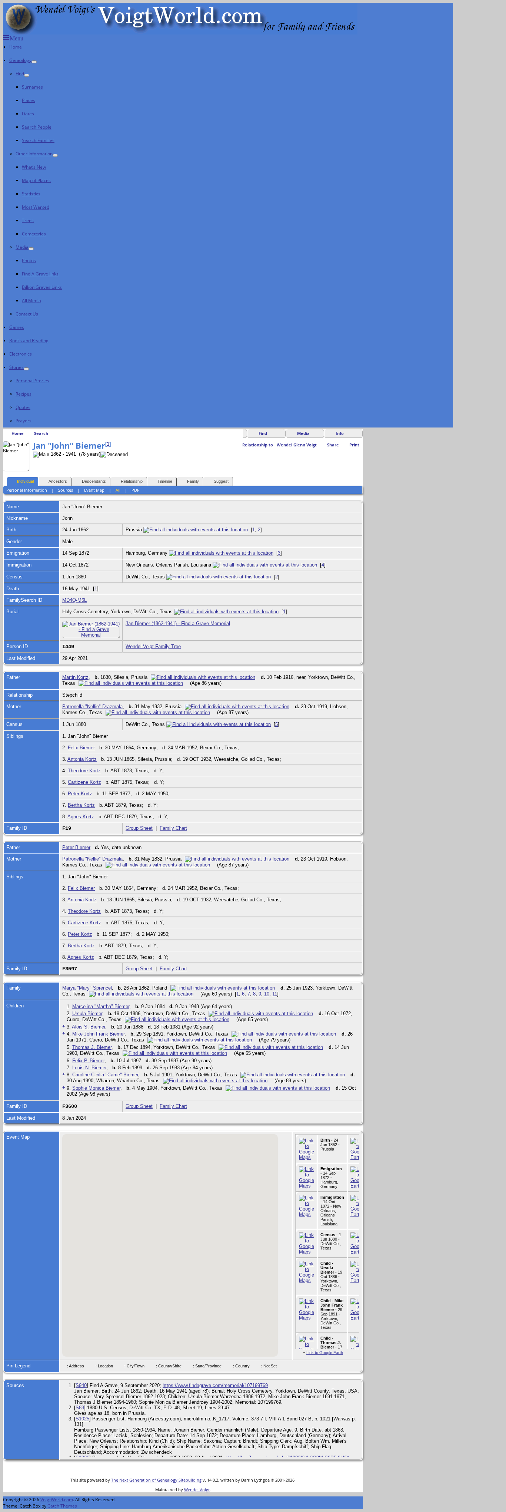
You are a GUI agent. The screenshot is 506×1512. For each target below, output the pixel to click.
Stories (16, 367)
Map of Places (36, 180)
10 (266, 994)
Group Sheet (139, 828)
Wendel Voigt (197, 1489)
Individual (25, 481)
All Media (31, 300)
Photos (29, 260)
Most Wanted (35, 207)
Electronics (20, 354)
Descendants (94, 481)
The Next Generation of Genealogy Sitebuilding (156, 1480)
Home (15, 47)
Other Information (34, 154)
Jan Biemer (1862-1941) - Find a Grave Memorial (178, 623)
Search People (36, 127)
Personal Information (26, 490)
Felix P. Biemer (88, 1060)
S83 (80, 1407)
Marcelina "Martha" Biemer (100, 1006)
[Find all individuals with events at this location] (195, 529)
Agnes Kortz (80, 816)
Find (20, 73)
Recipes (23, 394)
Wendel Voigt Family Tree (153, 646)
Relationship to (257, 445)
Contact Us (27, 314)
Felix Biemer (81, 747)
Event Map (94, 490)
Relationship (132, 481)
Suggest (221, 481)
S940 (81, 1385)
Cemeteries (34, 234)
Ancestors (58, 481)
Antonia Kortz (82, 759)
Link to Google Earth (324, 1352)
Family (193, 481)
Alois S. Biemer (88, 1027)
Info (340, 433)
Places (28, 100)
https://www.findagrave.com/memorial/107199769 (215, 1385)
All (118, 490)
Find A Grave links (40, 274)
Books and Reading (29, 340)
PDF (135, 490)
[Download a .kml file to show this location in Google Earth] (358, 1157)
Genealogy (20, 60)
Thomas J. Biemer (91, 1047)
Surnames (32, 87)
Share (333, 445)
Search (41, 433)
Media (22, 247)
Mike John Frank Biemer (98, 1034)
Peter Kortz (80, 793)
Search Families (38, 140)
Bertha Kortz (81, 805)
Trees (28, 220)
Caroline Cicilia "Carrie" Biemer (105, 1074)
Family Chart (173, 828)
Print (354, 445)
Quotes (23, 407)
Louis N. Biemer (89, 1067)
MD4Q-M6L (74, 600)
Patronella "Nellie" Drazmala (92, 706)
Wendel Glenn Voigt (297, 445)
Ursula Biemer (87, 1013)
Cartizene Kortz (84, 782)
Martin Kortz (75, 677)
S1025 (82, 1419)
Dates (28, 113)
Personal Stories (32, 380)
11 (274, 994)
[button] (228, 1225)
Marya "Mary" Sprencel (87, 988)
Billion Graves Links (42, 287)
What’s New (34, 167)
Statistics (31, 194)
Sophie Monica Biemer (96, 1088)
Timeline (164, 481)
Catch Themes (62, 1506)
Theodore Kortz (84, 770)
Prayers (23, 420)
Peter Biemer (76, 847)
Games (16, 327)
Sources (65, 490)
